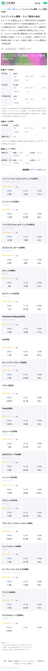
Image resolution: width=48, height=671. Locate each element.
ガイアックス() (10, 293)
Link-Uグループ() (11, 454)
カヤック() (8, 270)
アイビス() (8, 592)
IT (2, 49)
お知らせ (17, 663)
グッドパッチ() (10, 201)
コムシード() (9, 431)
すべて (29, 49)
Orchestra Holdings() (13, 316)
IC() (5, 339)
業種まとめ (16, 9)
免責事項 (41, 661)
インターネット (11, 49)
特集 (9, 9)
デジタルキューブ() (12, 615)
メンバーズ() (9, 477)
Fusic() (7, 408)
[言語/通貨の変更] (45, 3)
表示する (33, 169)
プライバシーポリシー (28, 661)
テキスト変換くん (28, 663)
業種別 (16, 661)
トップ (3, 9)
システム (22, 49)
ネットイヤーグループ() (14, 362)
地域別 (10, 661)
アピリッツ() (9, 500)
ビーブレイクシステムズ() (15, 569)
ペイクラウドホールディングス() (18, 224)
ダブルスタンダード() (13, 247)
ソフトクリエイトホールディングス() (20, 178)
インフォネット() (11, 546)
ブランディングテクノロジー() (17, 523)
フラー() (8, 385)
